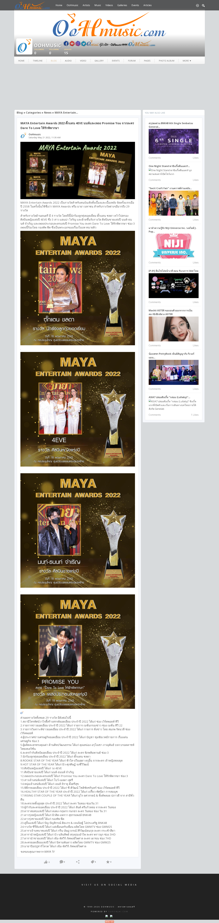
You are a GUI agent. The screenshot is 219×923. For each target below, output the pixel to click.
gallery (99, 60)
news (47, 112)
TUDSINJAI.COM (118, 911)
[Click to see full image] (24, 46)
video (83, 60)
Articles (147, 5)
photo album (166, 60)
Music (97, 5)
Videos (109, 5)
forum (132, 60)
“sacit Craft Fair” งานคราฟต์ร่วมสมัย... (170, 188)
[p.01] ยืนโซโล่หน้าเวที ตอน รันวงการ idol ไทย (173, 270)
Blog (20, 112)
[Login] (197, 5)
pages (147, 60)
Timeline (37, 60)
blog (54, 60)
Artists (86, 5)
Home (59, 5)
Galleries (122, 5)
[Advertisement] (109, 87)
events (116, 60)
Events (135, 5)
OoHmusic (72, 5)
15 (67, 51)
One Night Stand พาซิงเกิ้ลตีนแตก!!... (169, 166)
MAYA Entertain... (66, 112)
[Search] (203, 5)
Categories (33, 112)
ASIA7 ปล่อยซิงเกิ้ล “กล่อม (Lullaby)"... (169, 397)
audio (68, 60)
